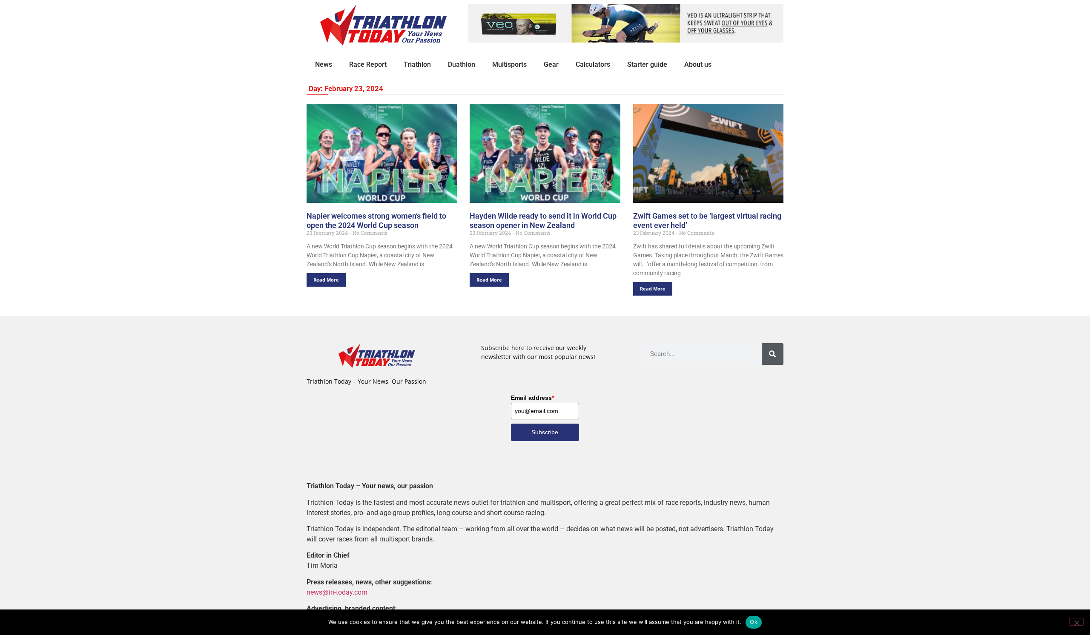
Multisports (509, 64)
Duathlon (461, 64)
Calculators (593, 64)
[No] (1076, 622)
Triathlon (417, 64)
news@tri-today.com (337, 592)
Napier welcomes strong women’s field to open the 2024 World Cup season (376, 220)
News (323, 64)
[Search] (772, 354)
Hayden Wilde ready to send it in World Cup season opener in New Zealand (543, 220)
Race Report (368, 64)
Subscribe (544, 432)
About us (697, 64)
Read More (326, 279)
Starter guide (647, 64)
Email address (532, 398)
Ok (753, 621)
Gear (551, 64)
